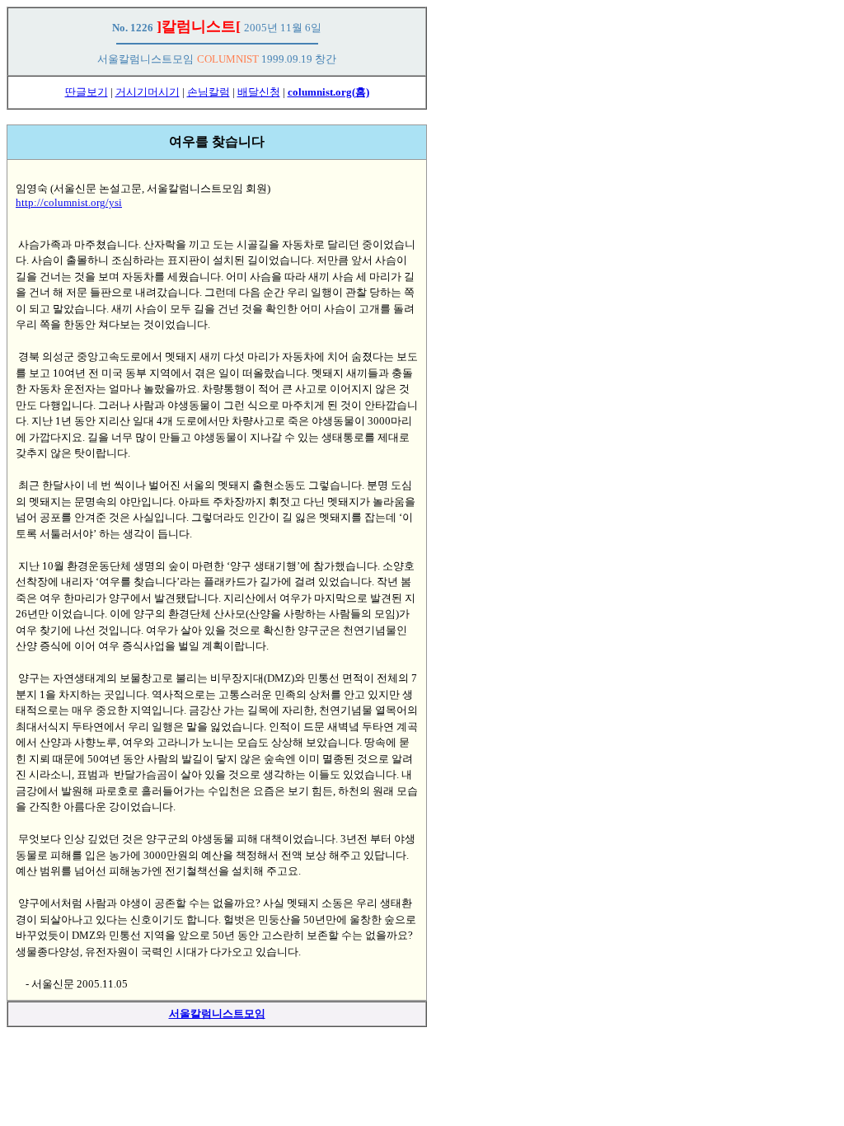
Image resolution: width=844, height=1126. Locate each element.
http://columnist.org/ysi (69, 202)
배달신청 (258, 92)
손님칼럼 (208, 92)
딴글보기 (86, 92)
